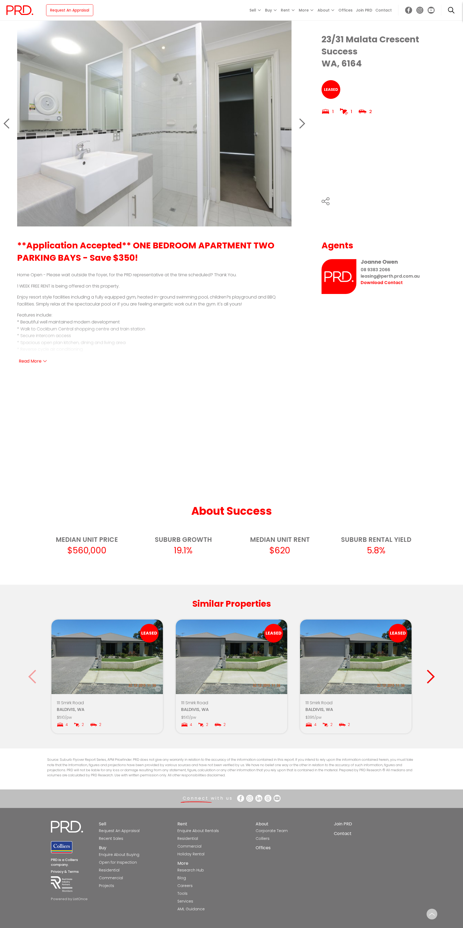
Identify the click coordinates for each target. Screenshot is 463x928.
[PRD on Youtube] (431, 10)
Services (185, 901)
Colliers (263, 838)
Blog (181, 878)
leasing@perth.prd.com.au (390, 276)
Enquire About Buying (119, 854)
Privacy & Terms (65, 871)
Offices (345, 10)
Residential (109, 870)
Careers (185, 885)
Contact (383, 10)
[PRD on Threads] (267, 798)
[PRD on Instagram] (419, 10)
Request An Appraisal (69, 10)
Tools (182, 893)
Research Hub (190, 870)
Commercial (111, 878)
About (262, 824)
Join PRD (364, 10)
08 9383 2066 (375, 270)
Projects (106, 885)
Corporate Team (272, 830)
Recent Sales (111, 838)
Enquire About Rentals (198, 830)
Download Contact (382, 283)
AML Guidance (191, 909)
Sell (102, 824)
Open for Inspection (118, 862)
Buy (102, 848)
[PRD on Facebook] (408, 10)
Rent (182, 824)
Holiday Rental (190, 854)
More (182, 863)
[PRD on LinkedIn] (258, 798)
